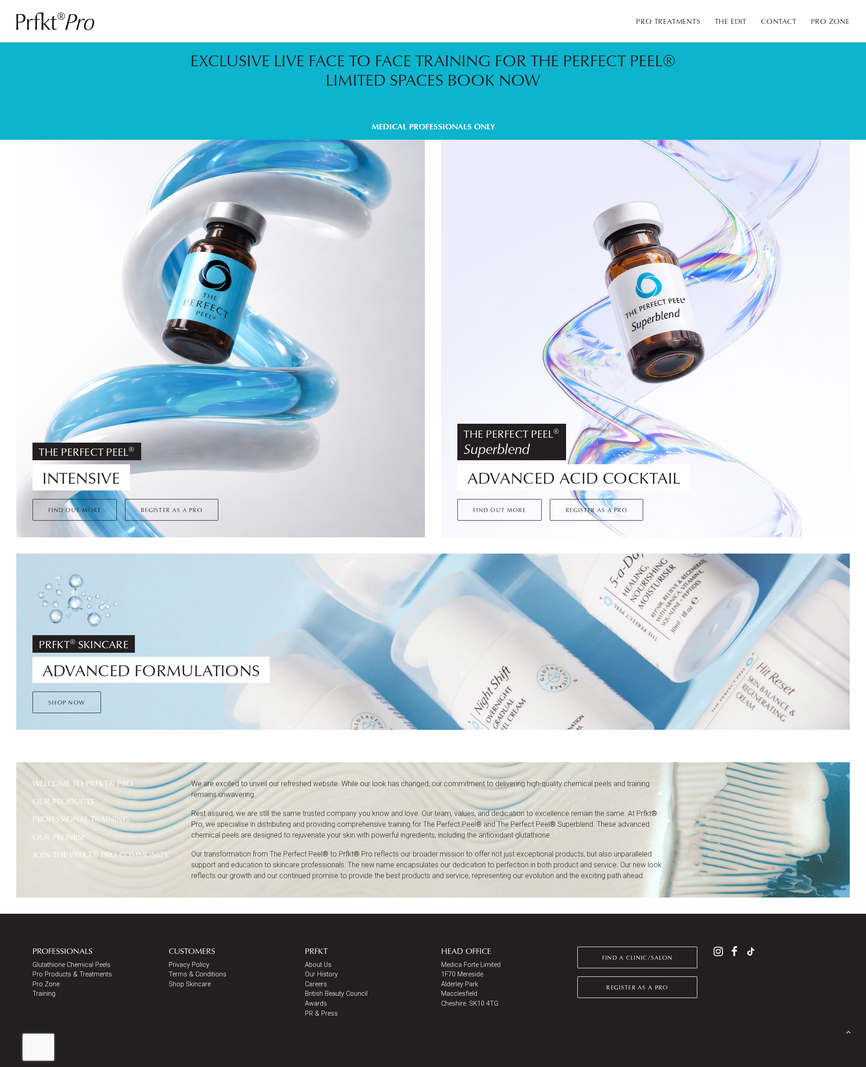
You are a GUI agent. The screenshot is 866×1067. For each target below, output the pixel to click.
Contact (779, 21)
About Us (318, 965)
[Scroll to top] (848, 1031)
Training (43, 994)
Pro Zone (46, 984)
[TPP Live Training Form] (425, 91)
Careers (316, 984)
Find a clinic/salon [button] (637, 957)
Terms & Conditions (197, 974)
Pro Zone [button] (830, 21)
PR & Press (321, 1013)
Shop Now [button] (66, 702)
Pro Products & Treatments (72, 974)
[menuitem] (671, 21)
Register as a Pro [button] (172, 510)
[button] (718, 953)
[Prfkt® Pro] (55, 21)
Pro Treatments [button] (668, 21)
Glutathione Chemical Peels (71, 965)
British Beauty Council (336, 994)
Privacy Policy (189, 965)
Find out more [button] (74, 510)
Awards (316, 1003)
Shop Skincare (190, 984)
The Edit (730, 21)
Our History (321, 974)
